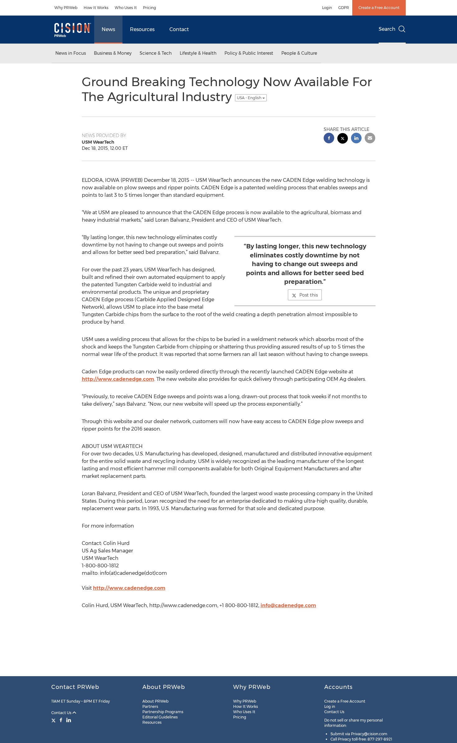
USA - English (249, 97)
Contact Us (61, 712)
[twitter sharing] (342, 139)
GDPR (343, 7)
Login (327, 7)
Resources (142, 29)
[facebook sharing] (329, 139)
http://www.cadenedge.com (118, 379)
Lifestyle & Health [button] (198, 53)
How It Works (96, 7)
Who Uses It (126, 7)
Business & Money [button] (113, 53)
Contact (179, 29)
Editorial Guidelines (160, 717)
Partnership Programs (162, 711)
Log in (329, 706)
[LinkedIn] (69, 720)
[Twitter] (54, 720)
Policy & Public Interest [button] (248, 53)
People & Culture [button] (299, 53)
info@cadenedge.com (288, 605)
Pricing (149, 7)
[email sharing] (370, 139)
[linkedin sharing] (356, 139)
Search (387, 29)
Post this (308, 295)
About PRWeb (155, 701)
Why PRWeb (65, 7)
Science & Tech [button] (156, 53)
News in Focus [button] (70, 53)
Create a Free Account (378, 7)
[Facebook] (61, 720)
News (108, 29)
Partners (150, 706)
